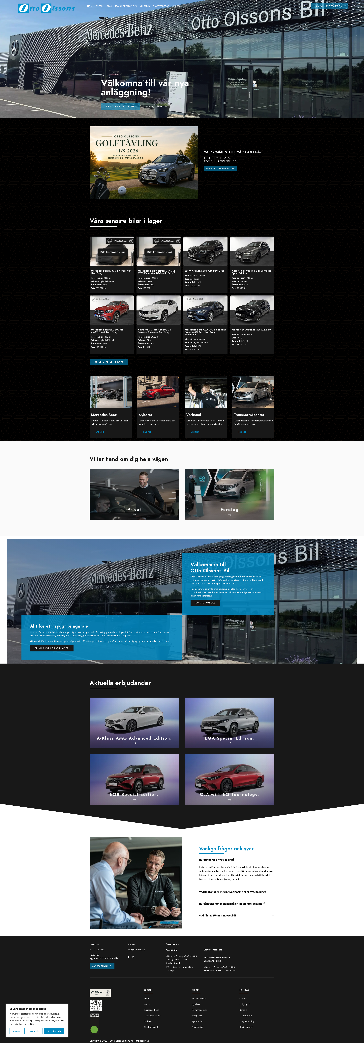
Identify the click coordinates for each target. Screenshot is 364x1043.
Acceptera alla (54, 1031)
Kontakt (243, 1010)
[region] (37, 1020)
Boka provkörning (329, 5)
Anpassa (17, 1031)
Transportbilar (245, 1015)
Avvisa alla (34, 1031)
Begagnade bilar (199, 1010)
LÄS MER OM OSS (205, 602)
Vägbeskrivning (101, 966)
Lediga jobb (244, 1004)
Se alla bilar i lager (120, 106)
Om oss (176, 6)
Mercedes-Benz (151, 1010)
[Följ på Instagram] (133, 957)
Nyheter (99, 6)
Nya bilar (196, 1004)
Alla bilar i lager (199, 998)
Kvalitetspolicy (246, 1027)
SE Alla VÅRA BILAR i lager (52, 648)
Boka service (157, 106)
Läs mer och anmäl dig (220, 168)
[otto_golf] (144, 198)
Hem (89, 6)
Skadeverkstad (161, 6)
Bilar (109, 6)
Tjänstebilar (197, 1021)
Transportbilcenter (126, 6)
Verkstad (145, 6)
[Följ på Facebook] (128, 957)
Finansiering (197, 1027)
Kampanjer (197, 1015)
